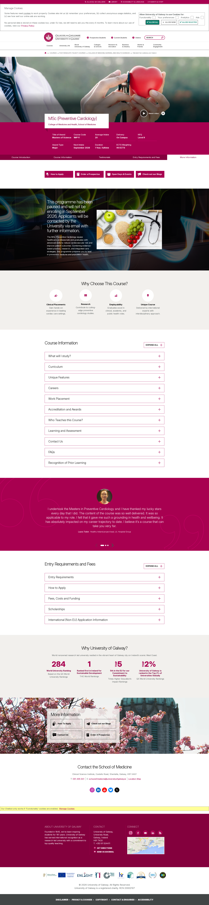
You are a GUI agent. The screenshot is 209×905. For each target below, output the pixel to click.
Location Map (134, 779)
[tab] (102, 545)
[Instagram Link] (130, 832)
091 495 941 (78, 779)
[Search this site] (162, 38)
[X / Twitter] (116, 791)
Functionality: (145, 17)
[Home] (45, 53)
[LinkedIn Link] (152, 832)
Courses (53, 53)
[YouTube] (104, 791)
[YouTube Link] (145, 832)
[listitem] (104, 89)
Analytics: (185, 17)
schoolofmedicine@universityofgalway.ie (107, 779)
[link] (58, 875)
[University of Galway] (62, 37)
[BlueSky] (110, 791)
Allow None (170, 22)
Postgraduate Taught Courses (72, 53)
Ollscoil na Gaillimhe (96, 2)
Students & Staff (155, 2)
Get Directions (104, 848)
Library (114, 2)
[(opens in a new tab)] (59, 877)
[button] (112, 545)
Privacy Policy (27, 25)
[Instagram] (92, 791)
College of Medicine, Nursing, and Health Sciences (109, 53)
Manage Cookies (67, 808)
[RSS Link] (160, 832)
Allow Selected (189, 22)
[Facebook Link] (138, 832)
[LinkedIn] (98, 791)
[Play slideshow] (163, 113)
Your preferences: (166, 17)
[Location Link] (145, 853)
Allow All (153, 22)
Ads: (198, 17)
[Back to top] (204, 900)
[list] (104, 89)
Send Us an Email (105, 852)
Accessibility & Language (133, 2)
